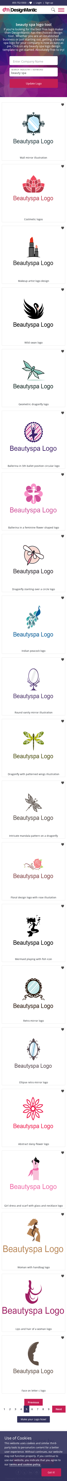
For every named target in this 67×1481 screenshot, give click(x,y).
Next (59, 1409)
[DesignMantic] (20, 10)
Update (34, 83)
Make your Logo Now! (33, 1419)
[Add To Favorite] (62, 103)
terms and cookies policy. (25, 1464)
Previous (33, 1402)
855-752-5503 (19, 2)
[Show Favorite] (30, 3)
